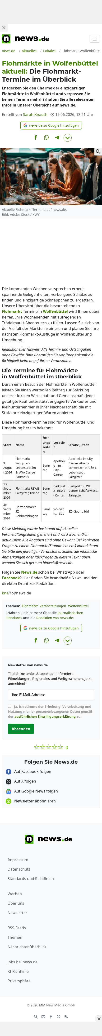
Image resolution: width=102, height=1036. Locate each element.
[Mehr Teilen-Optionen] (68, 138)
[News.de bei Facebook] (51, 1016)
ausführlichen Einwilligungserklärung (45, 716)
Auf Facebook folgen (32, 771)
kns (5, 593)
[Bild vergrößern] (98, 151)
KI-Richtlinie (18, 971)
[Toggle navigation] (94, 39)
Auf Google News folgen (35, 791)
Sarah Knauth (35, 114)
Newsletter (17, 912)
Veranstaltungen (53, 606)
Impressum (18, 859)
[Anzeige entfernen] (98, 1018)
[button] (51, 125)
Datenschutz (19, 869)
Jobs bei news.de (22, 962)
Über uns (16, 903)
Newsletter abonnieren (34, 801)
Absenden (21, 728)
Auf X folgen (24, 781)
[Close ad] (4, 27)
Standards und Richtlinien (31, 878)
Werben (15, 893)
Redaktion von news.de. (55, 617)
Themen (15, 937)
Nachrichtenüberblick (27, 946)
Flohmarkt (30, 606)
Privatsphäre (19, 980)
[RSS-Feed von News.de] (66, 1016)
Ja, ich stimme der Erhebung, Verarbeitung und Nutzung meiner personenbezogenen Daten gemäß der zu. (50, 711)
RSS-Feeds (17, 927)
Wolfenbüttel (78, 606)
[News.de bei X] (58, 1016)
